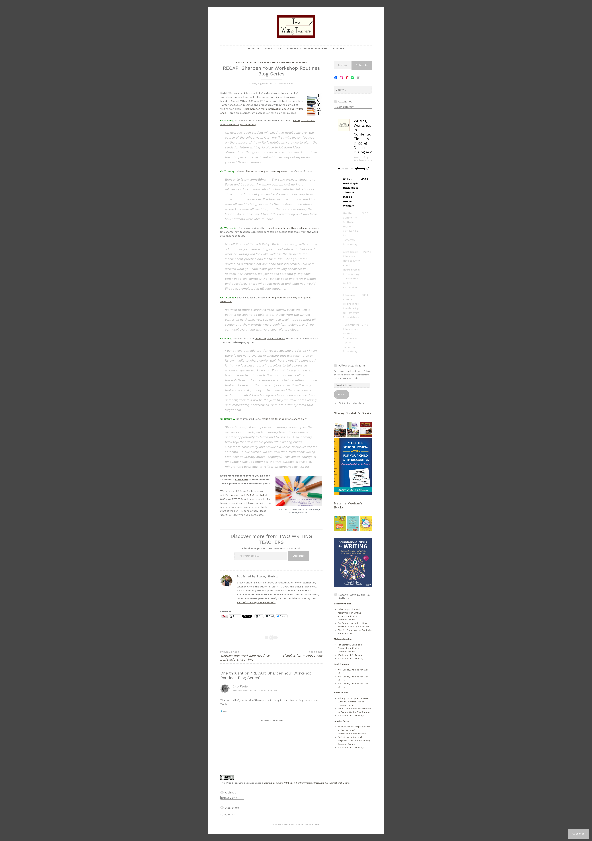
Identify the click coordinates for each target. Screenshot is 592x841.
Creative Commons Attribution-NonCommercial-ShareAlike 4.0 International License (307, 783)
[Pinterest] (347, 77)
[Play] (338, 168)
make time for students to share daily (283, 418)
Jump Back (365, 168)
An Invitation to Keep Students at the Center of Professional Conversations (354, 730)
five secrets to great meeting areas (266, 171)
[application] (353, 169)
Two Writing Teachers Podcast (364, 159)
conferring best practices (270, 338)
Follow (341, 394)
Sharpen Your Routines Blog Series (283, 62)
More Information (316, 49)
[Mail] (358, 77)
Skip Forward (368, 168)
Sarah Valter (341, 692)
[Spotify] (352, 77)
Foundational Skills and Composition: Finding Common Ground (350, 648)
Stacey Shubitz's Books (353, 413)
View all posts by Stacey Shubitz (256, 602)
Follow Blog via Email (352, 365)
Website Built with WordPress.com (295, 824)
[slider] (360, 168)
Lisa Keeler (241, 686)
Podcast (292, 49)
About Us (254, 49)
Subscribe (299, 555)
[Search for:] (353, 90)
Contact (338, 49)
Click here (241, 479)
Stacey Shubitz (285, 83)
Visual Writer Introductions (302, 654)
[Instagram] (341, 77)
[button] (353, 192)
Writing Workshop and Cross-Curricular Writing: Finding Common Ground (353, 701)
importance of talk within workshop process (292, 228)
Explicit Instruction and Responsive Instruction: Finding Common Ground (354, 740)
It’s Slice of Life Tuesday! (351, 655)
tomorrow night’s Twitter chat (246, 495)
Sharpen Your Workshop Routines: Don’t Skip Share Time (245, 656)
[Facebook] (336, 77)
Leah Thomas (341, 664)
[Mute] (356, 168)
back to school (246, 62)
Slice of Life (273, 49)
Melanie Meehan (343, 639)
